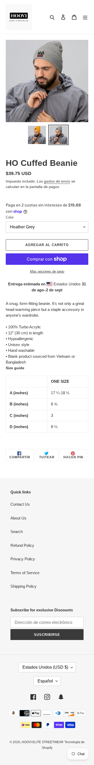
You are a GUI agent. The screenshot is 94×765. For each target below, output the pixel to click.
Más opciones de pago (47, 271)
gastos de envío (57, 181)
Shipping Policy (23, 586)
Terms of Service (24, 572)
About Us (18, 518)
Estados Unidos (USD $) (45, 667)
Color (10, 217)
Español (45, 681)
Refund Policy (22, 545)
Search (16, 531)
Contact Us (20, 504)
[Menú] (85, 17)
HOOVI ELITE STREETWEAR (42, 742)
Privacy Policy (22, 559)
